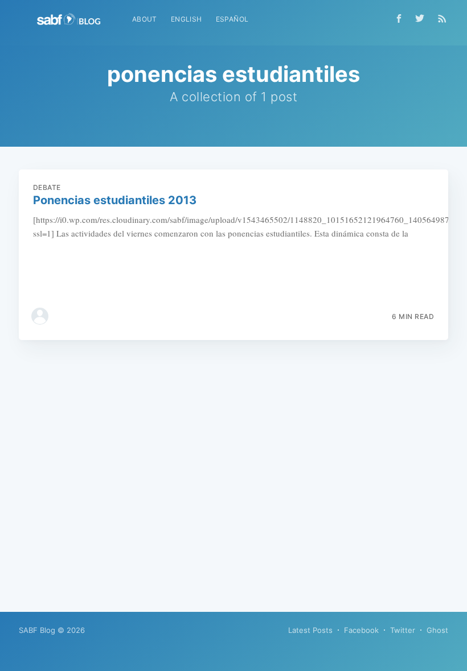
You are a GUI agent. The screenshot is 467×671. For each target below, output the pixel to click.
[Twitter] (422, 18)
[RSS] (442, 18)
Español (232, 19)
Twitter (402, 630)
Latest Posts (310, 630)
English (186, 19)
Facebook (361, 630)
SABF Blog (37, 630)
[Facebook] (399, 18)
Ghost (437, 630)
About (144, 19)
